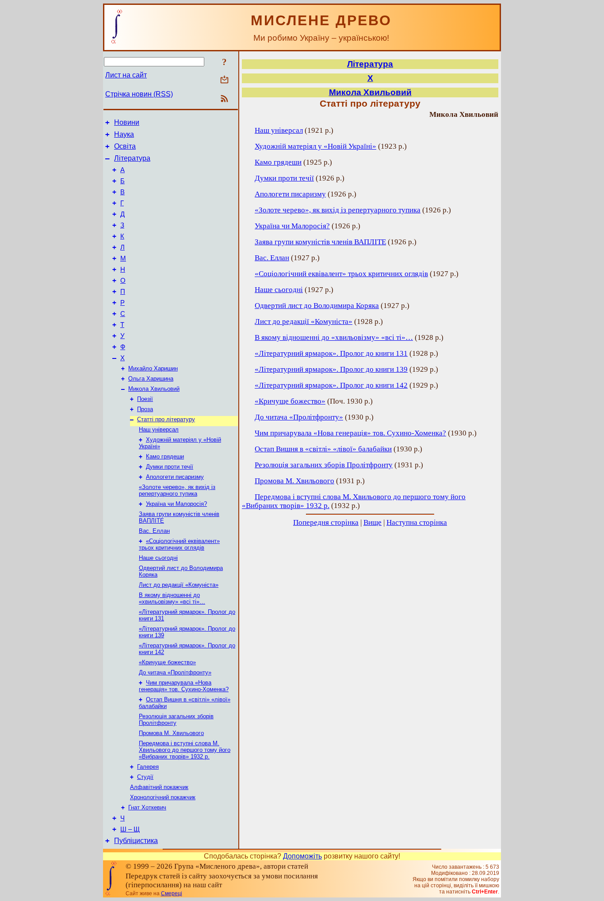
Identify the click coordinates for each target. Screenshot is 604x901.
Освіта (125, 146)
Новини (126, 122)
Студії (145, 777)
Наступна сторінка (416, 522)
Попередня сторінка (326, 522)
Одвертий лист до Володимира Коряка (317, 305)
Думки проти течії (169, 466)
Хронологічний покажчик (162, 797)
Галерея (148, 766)
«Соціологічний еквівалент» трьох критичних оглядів (179, 544)
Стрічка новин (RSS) (139, 94)
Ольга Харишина (150, 378)
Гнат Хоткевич (147, 807)
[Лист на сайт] (224, 80)
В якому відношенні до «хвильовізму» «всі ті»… (172, 598)
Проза (145, 409)
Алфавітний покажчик (159, 787)
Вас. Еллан (154, 531)
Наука (124, 134)
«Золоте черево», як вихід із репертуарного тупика (177, 490)
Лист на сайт (126, 75)
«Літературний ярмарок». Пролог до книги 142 (331, 385)
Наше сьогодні (158, 557)
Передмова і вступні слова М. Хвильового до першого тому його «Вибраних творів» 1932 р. (184, 750)
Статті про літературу (166, 419)
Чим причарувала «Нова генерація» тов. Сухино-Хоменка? (184, 686)
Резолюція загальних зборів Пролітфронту (176, 719)
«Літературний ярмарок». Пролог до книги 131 (331, 353)
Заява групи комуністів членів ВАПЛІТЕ (320, 242)
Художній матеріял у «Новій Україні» (315, 146)
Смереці (171, 893)
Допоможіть (302, 856)
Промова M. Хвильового (171, 733)
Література (132, 158)
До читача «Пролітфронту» (175, 672)
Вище (372, 522)
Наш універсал (159, 429)
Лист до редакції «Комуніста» (178, 584)
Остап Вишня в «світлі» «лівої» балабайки (323, 449)
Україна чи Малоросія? (176, 504)
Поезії (145, 399)
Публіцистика (136, 840)
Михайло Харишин (153, 368)
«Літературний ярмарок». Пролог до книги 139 (331, 369)
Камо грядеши (165, 456)
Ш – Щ (130, 829)
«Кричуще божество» (167, 662)
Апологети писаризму (175, 477)
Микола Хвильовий (154, 388)
